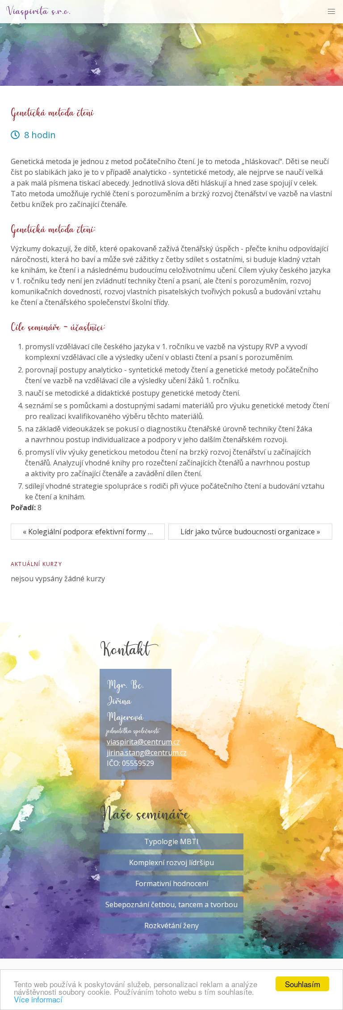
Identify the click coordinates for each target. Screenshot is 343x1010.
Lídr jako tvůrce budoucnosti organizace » (250, 532)
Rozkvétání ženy (171, 925)
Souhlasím (302, 983)
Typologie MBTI (171, 841)
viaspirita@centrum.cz (143, 742)
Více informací (38, 999)
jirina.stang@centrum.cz (147, 752)
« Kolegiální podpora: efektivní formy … (88, 532)
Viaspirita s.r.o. (38, 12)
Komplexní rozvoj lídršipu (171, 862)
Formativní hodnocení (171, 883)
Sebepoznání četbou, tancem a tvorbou (171, 904)
